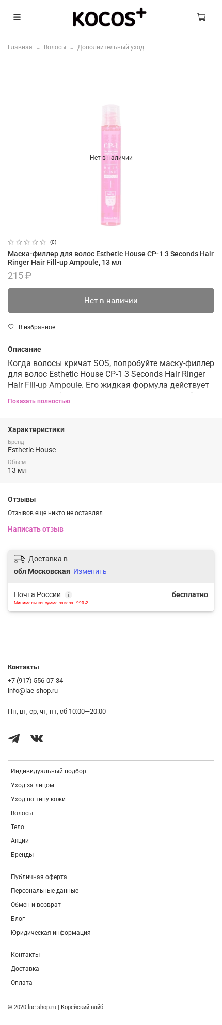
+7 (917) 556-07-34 (35, 680)
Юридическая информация (51, 932)
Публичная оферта (39, 877)
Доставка (25, 968)
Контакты (25, 954)
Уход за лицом (32, 785)
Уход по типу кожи (38, 799)
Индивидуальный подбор (48, 771)
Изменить (90, 571)
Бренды (22, 854)
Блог (18, 918)
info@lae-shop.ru (33, 691)
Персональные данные (44, 891)
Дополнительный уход (110, 47)
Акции (20, 841)
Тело (17, 827)
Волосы (55, 47)
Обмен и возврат (36, 904)
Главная (20, 47)
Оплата (22, 982)
